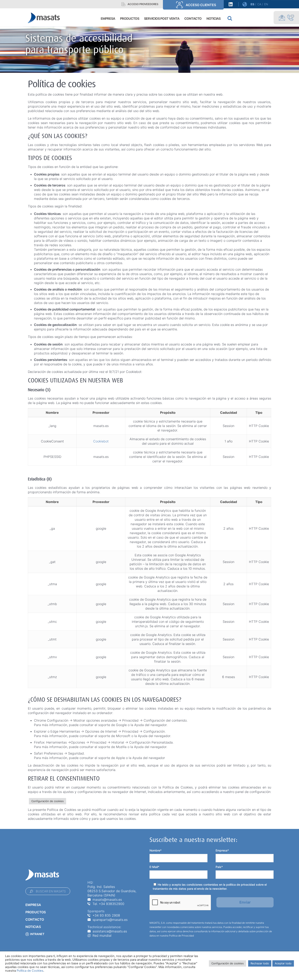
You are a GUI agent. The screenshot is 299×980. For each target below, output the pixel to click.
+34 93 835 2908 (106, 915)
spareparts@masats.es (110, 920)
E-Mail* (154, 867)
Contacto (34, 919)
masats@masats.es (107, 899)
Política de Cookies (30, 970)
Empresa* (222, 850)
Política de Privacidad (181, 935)
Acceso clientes (201, 5)
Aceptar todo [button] (283, 963)
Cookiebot (101, 441)
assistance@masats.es (110, 931)
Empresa (33, 905)
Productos (35, 912)
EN (266, 4)
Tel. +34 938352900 (108, 904)
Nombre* (156, 850)
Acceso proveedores (143, 4)
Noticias (33, 927)
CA (259, 4)
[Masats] (44, 17)
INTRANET (37, 934)
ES (252, 4)
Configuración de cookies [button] (47, 801)
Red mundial (102, 935)
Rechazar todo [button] (260, 963)
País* (219, 867)
